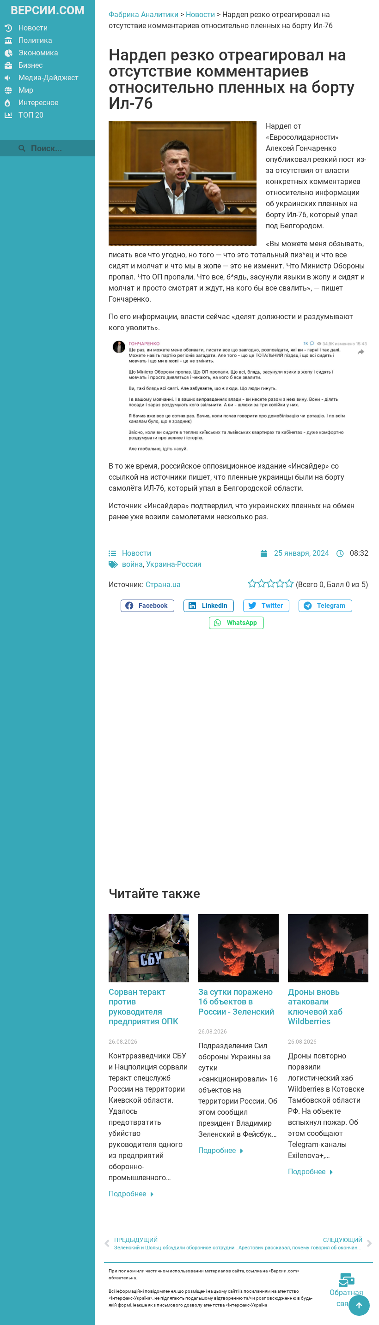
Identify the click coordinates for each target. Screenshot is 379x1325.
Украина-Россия (174, 564)
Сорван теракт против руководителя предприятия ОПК (143, 1007)
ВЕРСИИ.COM (48, 10)
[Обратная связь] (347, 1280)
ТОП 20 (30, 115)
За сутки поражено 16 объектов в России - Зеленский (236, 1001)
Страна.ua (163, 584)
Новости (33, 28)
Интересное (38, 102)
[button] (147, 606)
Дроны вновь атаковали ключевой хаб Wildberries (315, 1007)
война (132, 564)
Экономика (38, 52)
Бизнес (30, 65)
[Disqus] (238, 763)
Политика (35, 40)
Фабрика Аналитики (143, 14)
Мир (25, 90)
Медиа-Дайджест (48, 77)
